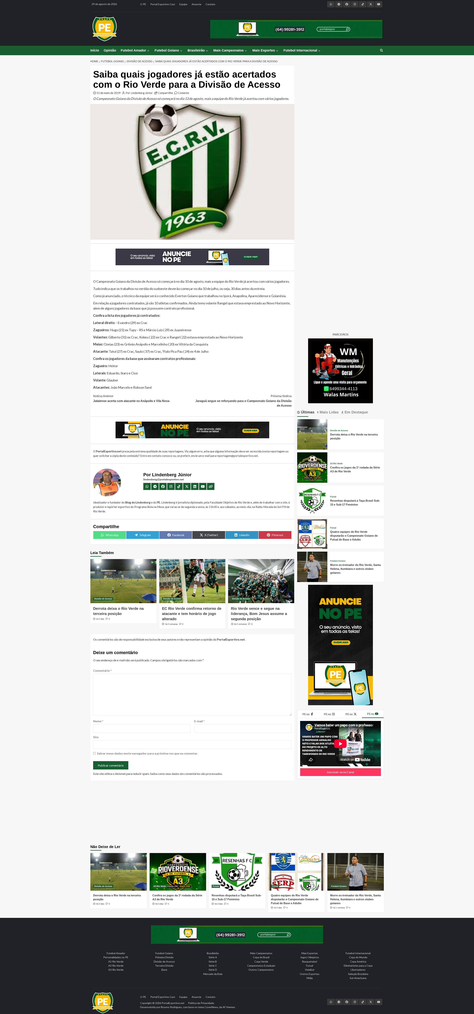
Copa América (358, 961)
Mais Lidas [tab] (328, 412)
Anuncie (196, 4)
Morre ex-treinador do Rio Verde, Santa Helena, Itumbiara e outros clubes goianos (355, 568)
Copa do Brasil (261, 957)
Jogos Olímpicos (309, 957)
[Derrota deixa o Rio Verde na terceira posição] (123, 581)
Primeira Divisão (164, 957)
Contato (210, 4)
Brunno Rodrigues (171, 1007)
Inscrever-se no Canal (340, 772)
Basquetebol (309, 961)
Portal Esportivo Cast (162, 4)
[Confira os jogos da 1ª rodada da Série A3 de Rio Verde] (312, 467)
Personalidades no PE (115, 957)
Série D (213, 969)
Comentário (102, 670)
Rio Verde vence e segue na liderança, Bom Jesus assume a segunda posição (259, 613)
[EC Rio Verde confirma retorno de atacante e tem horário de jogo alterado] (192, 581)
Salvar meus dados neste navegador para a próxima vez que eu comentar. (147, 753)
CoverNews (211, 1007)
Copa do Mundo (358, 957)
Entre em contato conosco (156, 455)
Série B (213, 961)
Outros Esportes (309, 973)
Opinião (110, 50)
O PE (143, 4)
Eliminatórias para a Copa (358, 965)
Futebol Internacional (300, 50)
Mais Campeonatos (228, 50)
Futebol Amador (133, 50)
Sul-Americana (358, 978)
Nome (98, 721)
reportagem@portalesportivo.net (237, 455)
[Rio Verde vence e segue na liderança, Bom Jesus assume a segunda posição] (261, 581)
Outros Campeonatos (261, 969)
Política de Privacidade (201, 1003)
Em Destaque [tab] (355, 412)
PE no (306, 714)
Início (94, 50)
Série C (213, 965)
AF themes (229, 1007)
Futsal (333, 497)
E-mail (199, 721)
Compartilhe (165, 92)
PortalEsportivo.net (173, 1003)
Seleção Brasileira (358, 973)
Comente (183, 92)
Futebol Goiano (167, 50)
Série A (213, 957)
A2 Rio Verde (115, 965)
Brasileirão (196, 50)
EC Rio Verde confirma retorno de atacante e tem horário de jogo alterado (191, 613)
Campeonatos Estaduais (261, 965)
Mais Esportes (263, 50)
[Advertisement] (237, 813)
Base (164, 969)
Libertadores (358, 969)
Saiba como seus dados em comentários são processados (186, 773)
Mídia (310, 978)
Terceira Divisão (164, 965)
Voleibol (309, 969)
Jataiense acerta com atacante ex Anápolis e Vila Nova (131, 399)
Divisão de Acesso (103, 599)
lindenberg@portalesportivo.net (163, 479)
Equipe (183, 4)
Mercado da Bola (212, 973)
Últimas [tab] (307, 412)
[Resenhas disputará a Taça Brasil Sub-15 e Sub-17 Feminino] (312, 500)
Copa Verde (261, 961)
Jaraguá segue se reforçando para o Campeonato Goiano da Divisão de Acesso (243, 401)
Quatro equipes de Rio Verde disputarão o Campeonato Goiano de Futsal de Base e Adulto (354, 535)
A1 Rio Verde (115, 961)
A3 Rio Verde (336, 464)
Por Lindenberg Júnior (139, 92)
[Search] (381, 50)
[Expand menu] (148, 50)
